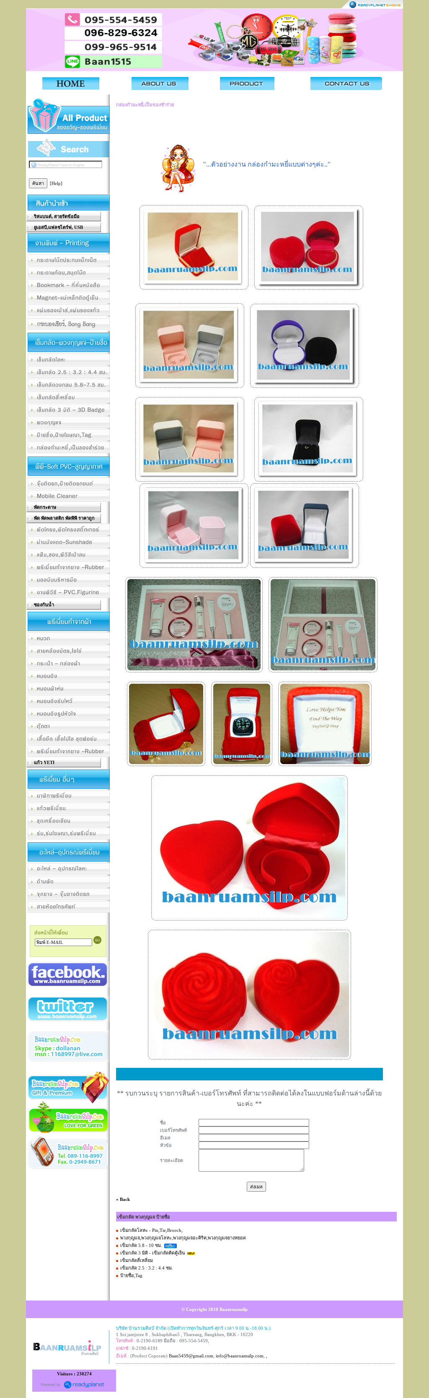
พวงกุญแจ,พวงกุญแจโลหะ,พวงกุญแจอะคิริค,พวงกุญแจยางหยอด (183, 1237)
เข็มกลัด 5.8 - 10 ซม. (141, 1245)
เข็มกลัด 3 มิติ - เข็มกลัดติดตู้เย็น (152, 1252)
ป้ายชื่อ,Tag (131, 1275)
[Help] (56, 183)
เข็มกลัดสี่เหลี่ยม (136, 1260)
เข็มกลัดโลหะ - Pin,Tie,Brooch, (151, 1230)
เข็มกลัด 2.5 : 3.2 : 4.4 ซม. (146, 1267)
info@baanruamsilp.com (240, 1355)
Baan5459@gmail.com (191, 1355)
